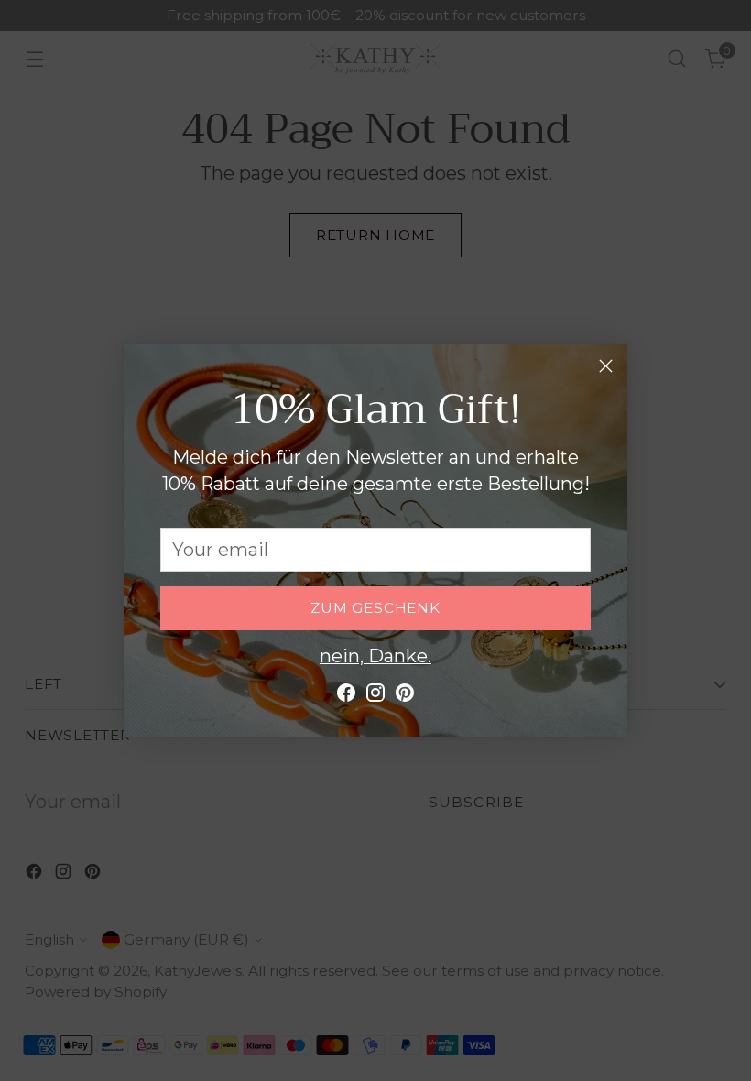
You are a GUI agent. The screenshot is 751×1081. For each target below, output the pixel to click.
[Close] (606, 366)
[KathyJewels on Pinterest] (405, 697)
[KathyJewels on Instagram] (375, 697)
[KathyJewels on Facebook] (346, 697)
